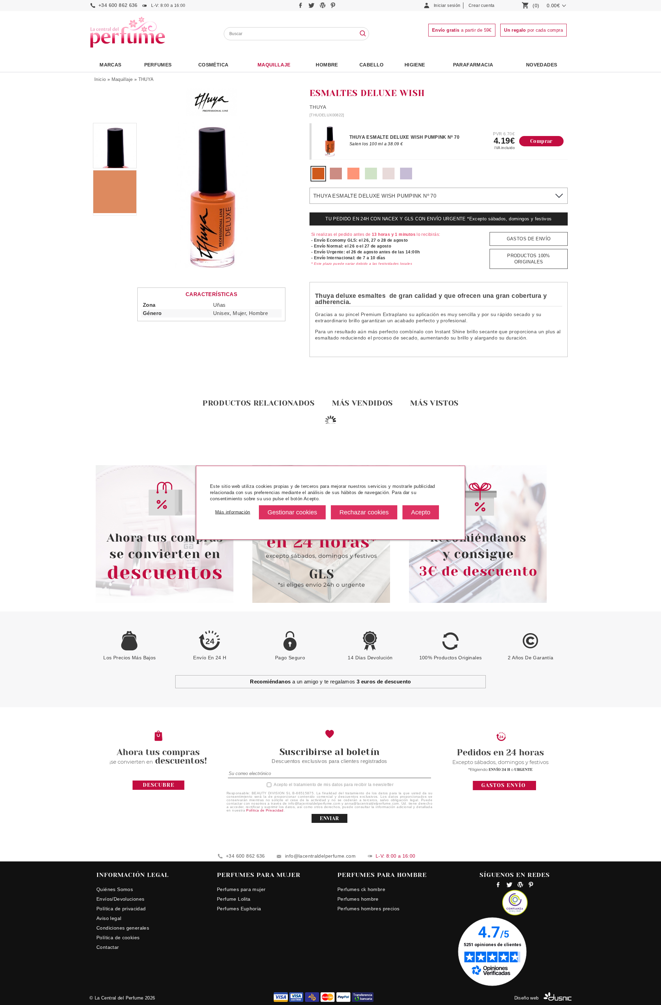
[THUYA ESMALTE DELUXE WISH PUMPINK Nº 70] (318, 177)
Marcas (110, 64)
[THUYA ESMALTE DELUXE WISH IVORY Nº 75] (388, 177)
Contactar (107, 947)
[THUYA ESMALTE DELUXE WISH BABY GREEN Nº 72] (371, 177)
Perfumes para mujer (241, 889)
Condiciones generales (122, 928)
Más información (232, 512)
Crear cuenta (482, 5)
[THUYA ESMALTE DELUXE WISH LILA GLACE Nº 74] (406, 177)
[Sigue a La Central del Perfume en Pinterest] (333, 7)
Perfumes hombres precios (368, 908)
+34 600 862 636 (118, 5)
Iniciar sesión (447, 5)
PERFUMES (158, 64)
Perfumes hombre (358, 899)
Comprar (541, 141)
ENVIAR (329, 818)
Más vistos (434, 403)
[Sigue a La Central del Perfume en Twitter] (312, 7)
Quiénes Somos (114, 889)
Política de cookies (117, 937)
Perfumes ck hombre (361, 889)
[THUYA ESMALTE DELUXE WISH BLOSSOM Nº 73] (336, 177)
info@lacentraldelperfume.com (320, 856)
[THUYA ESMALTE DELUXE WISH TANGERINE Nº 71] (353, 177)
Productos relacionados (258, 403)
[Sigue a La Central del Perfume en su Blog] (323, 7)
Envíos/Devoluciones (120, 899)
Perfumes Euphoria (239, 908)
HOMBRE (327, 64)
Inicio (100, 79)
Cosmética (213, 64)
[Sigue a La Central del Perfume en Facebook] (301, 7)
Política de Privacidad (265, 810)
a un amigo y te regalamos (330, 681)
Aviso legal (108, 918)
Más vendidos (362, 403)
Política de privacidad (121, 908)
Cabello (371, 64)
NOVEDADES (541, 64)
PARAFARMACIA (473, 64)
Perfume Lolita (233, 899)
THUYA (146, 79)
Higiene (415, 64)
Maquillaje (274, 64)
